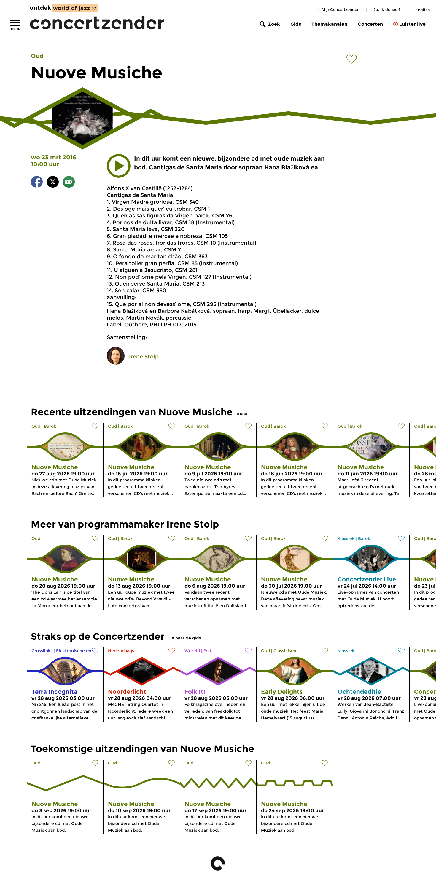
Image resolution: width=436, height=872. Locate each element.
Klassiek (346, 538)
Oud (37, 56)
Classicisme (285, 650)
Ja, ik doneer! (387, 9)
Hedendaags (121, 650)
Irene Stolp (144, 356)
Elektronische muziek (78, 650)
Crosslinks (41, 650)
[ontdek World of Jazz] (75, 8)
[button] (119, 166)
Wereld (192, 650)
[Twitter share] (53, 183)
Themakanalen (329, 24)
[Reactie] (69, 183)
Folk (207, 650)
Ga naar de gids (184, 638)
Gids (295, 24)
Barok (50, 426)
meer (242, 413)
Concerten (370, 24)
